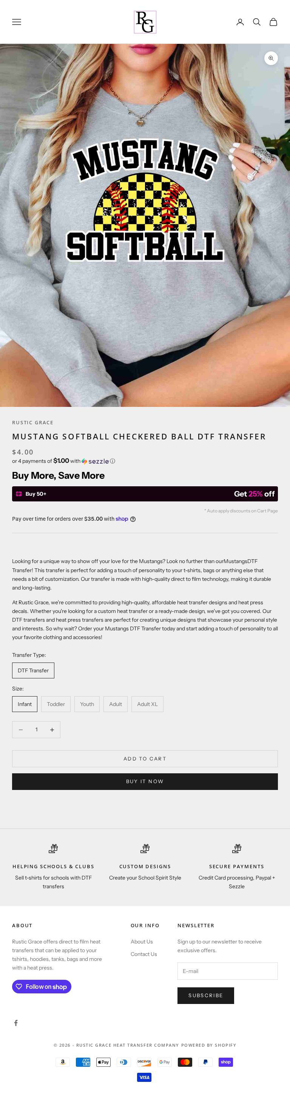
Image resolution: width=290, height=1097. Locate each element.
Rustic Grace (33, 422)
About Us (142, 941)
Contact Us (144, 954)
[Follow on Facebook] (16, 1023)
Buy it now (145, 781)
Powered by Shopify (209, 1045)
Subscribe (205, 995)
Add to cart (145, 759)
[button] (145, 461)
